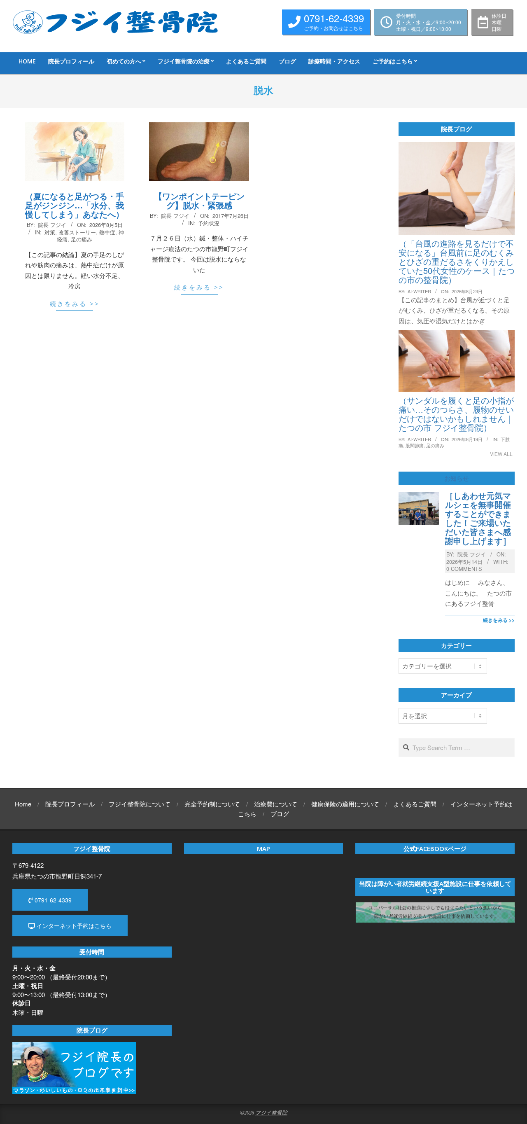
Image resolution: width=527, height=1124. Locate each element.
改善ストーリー (77, 232)
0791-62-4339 (52, 900)
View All (501, 453)
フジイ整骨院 (271, 1112)
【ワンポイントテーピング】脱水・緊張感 (199, 200)
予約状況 (208, 223)
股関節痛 (415, 445)
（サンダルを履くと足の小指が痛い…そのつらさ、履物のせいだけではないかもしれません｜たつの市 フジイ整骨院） (456, 413)
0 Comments (464, 569)
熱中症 (107, 232)
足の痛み (81, 239)
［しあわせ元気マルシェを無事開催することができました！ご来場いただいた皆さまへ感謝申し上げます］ (478, 518)
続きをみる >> (75, 303)
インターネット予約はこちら (73, 925)
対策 (49, 232)
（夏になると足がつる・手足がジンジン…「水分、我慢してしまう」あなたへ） (74, 205)
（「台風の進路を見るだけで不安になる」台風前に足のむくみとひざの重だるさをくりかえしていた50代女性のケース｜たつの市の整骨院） (457, 261)
